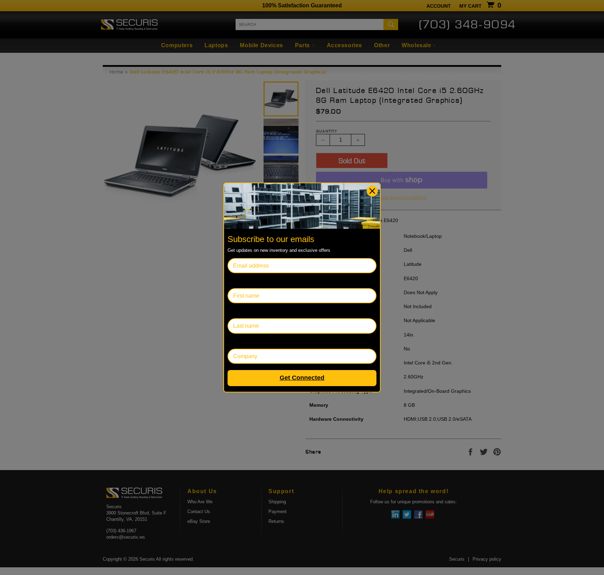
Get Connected (302, 377)
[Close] (372, 191)
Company (240, 341)
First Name (241, 281)
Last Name (241, 311)
